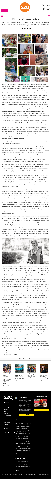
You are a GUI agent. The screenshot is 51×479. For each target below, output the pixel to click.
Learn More (17, 470)
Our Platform (6, 417)
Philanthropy (31, 30)
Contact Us (6, 413)
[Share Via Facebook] (20, 29)
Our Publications (7, 415)
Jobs (5, 420)
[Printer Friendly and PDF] (27, 29)
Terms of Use (7, 422)
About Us (6, 411)
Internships (6, 418)
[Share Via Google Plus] (25, 29)
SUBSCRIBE (26, 414)
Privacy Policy (7, 424)
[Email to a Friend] (30, 29)
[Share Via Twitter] (22, 29)
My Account (6, 406)
